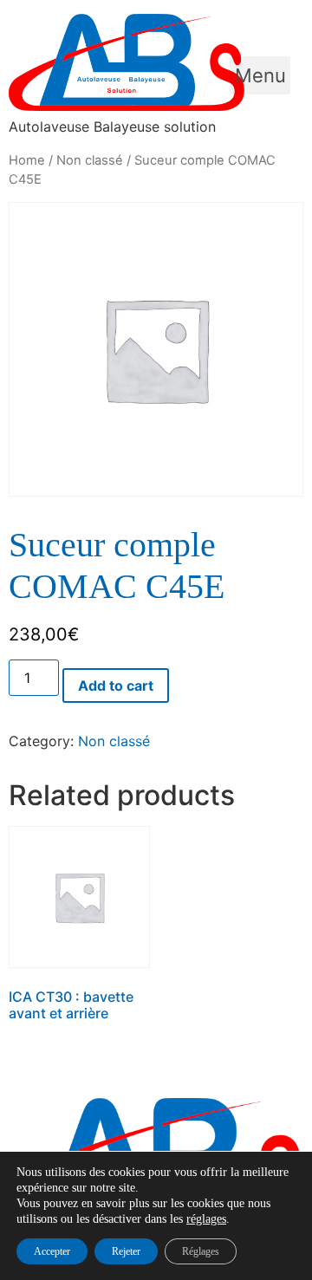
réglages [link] (206, 1218)
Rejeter (126, 1251)
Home (27, 160)
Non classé (89, 160)
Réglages (200, 1251)
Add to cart (115, 685)
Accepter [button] (52, 1251)
